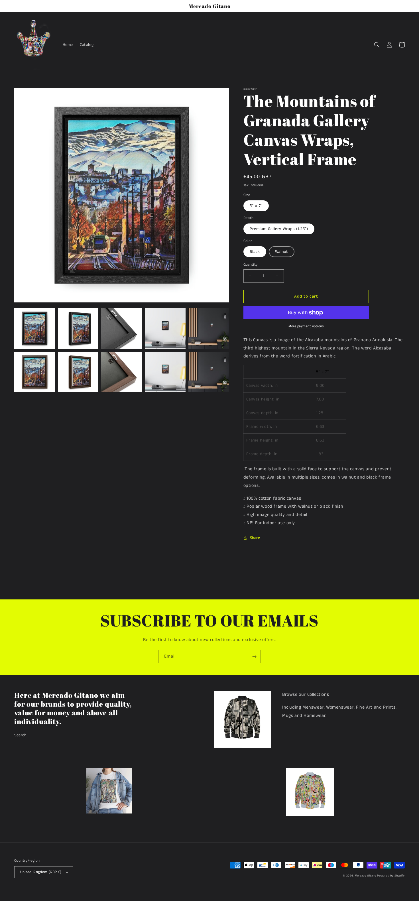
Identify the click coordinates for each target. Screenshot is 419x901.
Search (20, 735)
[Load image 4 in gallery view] (165, 328)
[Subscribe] (254, 656)
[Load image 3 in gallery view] (121, 328)
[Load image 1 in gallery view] (34, 328)
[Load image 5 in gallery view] (208, 328)
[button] (377, 44)
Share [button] (255, 538)
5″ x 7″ (256, 206)
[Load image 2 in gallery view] (78, 328)
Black (255, 252)
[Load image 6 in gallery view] (34, 372)
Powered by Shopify (391, 876)
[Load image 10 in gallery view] (208, 372)
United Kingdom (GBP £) (41, 872)
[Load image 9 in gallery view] (165, 372)
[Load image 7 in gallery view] (78, 372)
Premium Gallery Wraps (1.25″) (279, 229)
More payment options (306, 326)
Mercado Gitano (365, 876)
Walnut (281, 252)
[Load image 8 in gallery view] (121, 372)
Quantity (250, 264)
